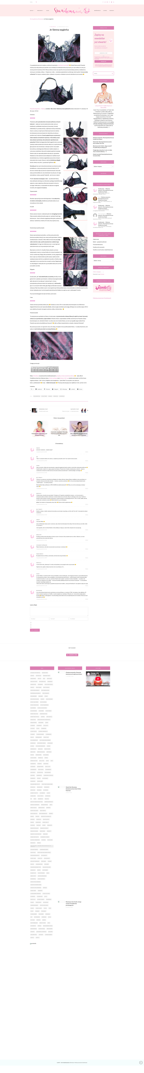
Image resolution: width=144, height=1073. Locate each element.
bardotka (33, 684)
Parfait (49, 831)
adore (32, 675)
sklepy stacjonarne (36, 887)
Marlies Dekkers (35, 804)
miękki (50, 396)
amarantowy (46, 675)
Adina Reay (45, 672)
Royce (32, 864)
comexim (43, 728)
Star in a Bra (46, 893)
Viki (49, 922)
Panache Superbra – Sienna (37, 108)
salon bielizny (46, 867)
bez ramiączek (45, 690)
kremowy (46, 787)
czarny (32, 734)
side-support (41, 878)
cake (46, 722)
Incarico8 (40, 772)
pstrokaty (44, 855)
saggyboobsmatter (36, 867)
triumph (43, 911)
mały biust (33, 807)
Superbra (62, 396)
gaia (47, 760)
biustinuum (49, 699)
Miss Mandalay (43, 813)
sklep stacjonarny (35, 881)
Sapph (39, 870)
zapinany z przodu (41, 931)
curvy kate (33, 731)
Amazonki (33, 678)
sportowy (33, 890)
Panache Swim (34, 831)
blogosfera (34, 710)
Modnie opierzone (43, 411)
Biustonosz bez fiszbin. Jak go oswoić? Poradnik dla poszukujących (102, 146)
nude (44, 825)
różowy (47, 864)
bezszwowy (33, 696)
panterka (42, 831)
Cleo (38, 728)
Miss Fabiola (34, 813)
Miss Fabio (43, 810)
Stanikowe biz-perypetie (98, 247)
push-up (40, 858)
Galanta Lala (96, 239)
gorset (39, 763)
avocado (49, 678)
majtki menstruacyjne (36, 801)
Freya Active (34, 760)
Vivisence (33, 925)
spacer (45, 887)
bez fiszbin (46, 687)
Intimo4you (36, 375)
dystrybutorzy (41, 743)
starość (33, 896)
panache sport (44, 828)
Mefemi (48, 807)
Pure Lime (33, 858)
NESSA (32, 822)
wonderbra (34, 928)
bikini (42, 699)
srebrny (40, 890)
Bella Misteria (48, 684)
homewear (48, 769)
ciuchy (32, 728)
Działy (32, 10)
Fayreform (38, 754)
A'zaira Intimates (35, 672)
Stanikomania (101, 188)
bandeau (50, 681)
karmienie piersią (48, 775)
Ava (44, 678)
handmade (33, 769)
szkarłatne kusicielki (63, 65)
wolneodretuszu (47, 925)
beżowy (41, 696)
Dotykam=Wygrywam (45, 740)
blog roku (48, 710)
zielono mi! (34, 934)
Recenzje (40, 19)
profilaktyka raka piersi (44, 852)
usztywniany (34, 922)
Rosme (49, 861)
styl (46, 896)
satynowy (45, 870)
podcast (33, 842)
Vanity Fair (42, 922)
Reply (86, 451)
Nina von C (45, 822)
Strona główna (33, 19)
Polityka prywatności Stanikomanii (102, 298)
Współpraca (97, 10)
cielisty (46, 725)
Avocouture (34, 681)
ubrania (48, 914)
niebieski (38, 822)
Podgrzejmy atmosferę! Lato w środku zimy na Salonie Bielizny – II (102, 150)
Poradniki (40, 10)
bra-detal (49, 716)
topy (32, 911)
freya (46, 757)
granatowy (40, 766)
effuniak (50, 743)
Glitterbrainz (71, 1062)
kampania (39, 775)
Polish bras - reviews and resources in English (41, 846)
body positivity (35, 716)
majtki (47, 798)
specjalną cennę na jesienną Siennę (65, 375)
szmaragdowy (34, 905)
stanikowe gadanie (36, 893)
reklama (43, 861)
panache (56, 396)
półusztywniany (35, 861)
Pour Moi (33, 852)
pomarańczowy (44, 849)
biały (46, 696)
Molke (37, 816)
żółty (37, 937)
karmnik (33, 778)
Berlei (32, 687)
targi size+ (39, 908)
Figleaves (46, 754)
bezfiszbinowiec (35, 690)
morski (32, 819)
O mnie (105, 10)
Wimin (39, 925)
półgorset (47, 858)
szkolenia (38, 902)
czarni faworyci (43, 731)
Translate (102, 274)
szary (32, 902)
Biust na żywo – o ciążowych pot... (70, 411)
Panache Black (34, 828)
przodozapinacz (35, 855)
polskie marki (34, 849)
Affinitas (38, 675)
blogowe (41, 710)
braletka (33, 719)
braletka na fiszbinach (44, 719)
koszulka (39, 787)
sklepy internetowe (36, 884)
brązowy (41, 722)
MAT (51, 804)
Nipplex (32, 825)
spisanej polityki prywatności (105, 65)
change (33, 725)
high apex (40, 769)
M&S (35, 798)
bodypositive (43, 713)
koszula (33, 787)
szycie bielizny (44, 905)
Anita (39, 678)
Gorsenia (33, 763)
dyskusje (33, 743)
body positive (34, 713)
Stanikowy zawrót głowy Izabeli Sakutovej (103, 249)
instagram (47, 772)
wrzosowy (49, 928)
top (50, 908)
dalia (32, 737)
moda (32, 816)
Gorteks (46, 763)
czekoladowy (40, 734)
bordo (42, 716)
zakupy (32, 931)
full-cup (42, 760)
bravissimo (33, 722)
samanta (33, 870)
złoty (32, 937)
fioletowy (44, 396)
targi (32, 908)
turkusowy (34, 914)
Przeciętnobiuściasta (98, 244)
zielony (41, 934)
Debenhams (38, 737)
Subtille (33, 899)
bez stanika (46, 693)
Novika (38, 825)
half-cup (47, 766)
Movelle (39, 819)
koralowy (39, 781)
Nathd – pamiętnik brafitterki (99, 242)
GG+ (52, 760)
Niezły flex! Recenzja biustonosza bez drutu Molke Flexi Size (102, 142)
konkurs (33, 781)
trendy (37, 911)
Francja (40, 757)
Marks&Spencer (49, 801)
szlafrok (45, 902)
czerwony (48, 734)
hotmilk (33, 772)
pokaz (38, 842)
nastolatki (46, 819)
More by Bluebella (46, 816)
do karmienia (34, 740)
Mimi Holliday (34, 810)
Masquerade (44, 804)
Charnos (39, 725)
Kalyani (32, 775)
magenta (40, 798)
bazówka (40, 684)
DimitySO (46, 737)
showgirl (33, 878)
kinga (38, 778)
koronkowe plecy (35, 784)
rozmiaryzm (39, 864)
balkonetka (37, 396)
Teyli (45, 908)
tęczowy (41, 914)
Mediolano (41, 807)
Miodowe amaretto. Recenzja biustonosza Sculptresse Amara (105, 190)
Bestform (38, 687)
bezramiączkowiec (35, 693)
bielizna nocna (35, 699)
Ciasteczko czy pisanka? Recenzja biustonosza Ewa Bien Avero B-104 (59, 433)
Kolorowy (45, 778)
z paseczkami (48, 934)
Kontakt (112, 10)
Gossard (33, 766)
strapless (39, 896)
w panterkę (42, 928)
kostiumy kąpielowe (47, 784)
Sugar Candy (41, 899)
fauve (32, 754)
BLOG (47, 10)
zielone (50, 931)
